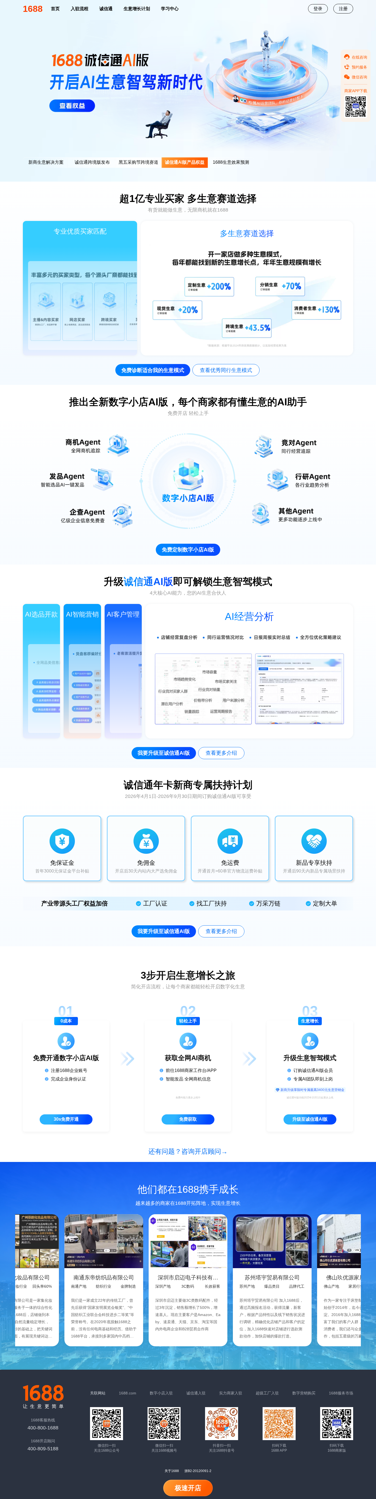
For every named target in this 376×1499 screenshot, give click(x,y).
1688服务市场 (341, 1393)
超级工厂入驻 (267, 1393)
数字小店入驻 (161, 1393)
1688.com (127, 1393)
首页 (55, 8)
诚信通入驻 (196, 1393)
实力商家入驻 (230, 1393)
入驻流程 (79, 8)
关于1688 (172, 1471)
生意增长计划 (137, 8)
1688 (33, 9)
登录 (318, 8)
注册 (343, 8)
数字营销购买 (303, 1393)
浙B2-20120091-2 (197, 1471)
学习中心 (170, 8)
